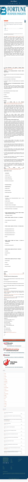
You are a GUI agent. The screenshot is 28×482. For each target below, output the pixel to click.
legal (18, 461)
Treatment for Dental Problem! (7, 423)
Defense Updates (6, 387)
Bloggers (12, 3)
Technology (5, 379)
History (5, 373)
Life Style (5, 376)
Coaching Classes (6, 390)
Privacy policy (19, 460)
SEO (4, 392)
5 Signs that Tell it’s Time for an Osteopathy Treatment (10, 430)
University (5, 401)
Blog (10, 3)
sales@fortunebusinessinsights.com (11, 332)
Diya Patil (7, 28)
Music (5, 398)
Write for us (12, 462)
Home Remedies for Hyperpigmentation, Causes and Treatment (11, 444)
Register (17, 3)
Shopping (5, 403)
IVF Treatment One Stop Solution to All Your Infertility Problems (11, 437)
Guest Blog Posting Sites (18, 473)
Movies (5, 384)
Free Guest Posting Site (13, 473)
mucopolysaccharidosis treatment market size (15, 36)
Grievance (11, 461)
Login (14, 3)
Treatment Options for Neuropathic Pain (8, 412)
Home (8, 3)
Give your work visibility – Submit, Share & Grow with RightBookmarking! (14, 352)
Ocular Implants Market (7, 291)
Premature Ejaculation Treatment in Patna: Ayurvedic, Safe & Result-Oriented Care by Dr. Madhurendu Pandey (13, 419)
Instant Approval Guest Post (7, 473)
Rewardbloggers (12, 478)
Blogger (5, 413)
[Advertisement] (14, 62)
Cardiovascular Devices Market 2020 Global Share (11, 294)
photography (5, 381)
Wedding (5, 395)
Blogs (3, 466)
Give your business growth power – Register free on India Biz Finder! (14, 357)
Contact (11, 460)
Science (5, 406)
